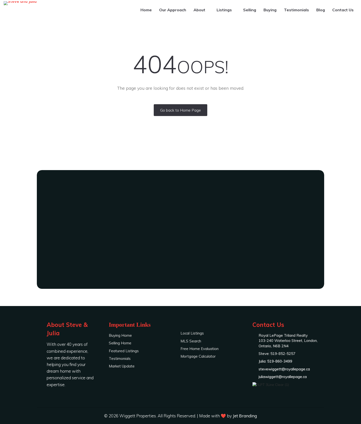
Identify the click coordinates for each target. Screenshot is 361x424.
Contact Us (343, 9)
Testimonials (296, 9)
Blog (320, 9)
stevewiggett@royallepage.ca (284, 369)
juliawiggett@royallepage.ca (283, 376)
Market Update (122, 366)
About (200, 9)
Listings (225, 9)
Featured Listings (124, 351)
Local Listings (192, 333)
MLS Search (190, 341)
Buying (270, 9)
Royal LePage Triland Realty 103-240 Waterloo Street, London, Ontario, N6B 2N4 (288, 340)
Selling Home (120, 343)
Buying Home (120, 335)
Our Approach (172, 9)
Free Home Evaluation (199, 348)
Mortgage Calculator (198, 356)
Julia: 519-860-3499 (180, 256)
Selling (249, 9)
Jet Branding (245, 415)
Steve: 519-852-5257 (180, 243)
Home (146, 9)
